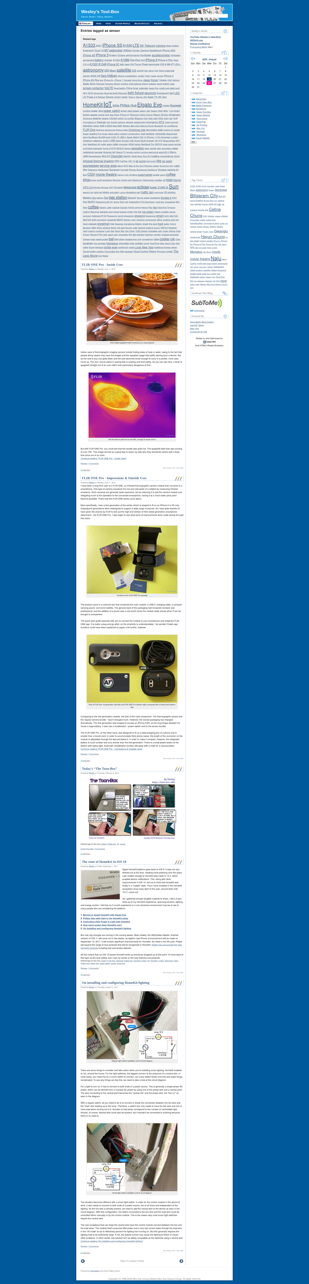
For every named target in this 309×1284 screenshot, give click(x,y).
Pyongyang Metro (198, 46)
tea (155, 207)
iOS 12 (131, 161)
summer (174, 122)
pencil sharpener (126, 215)
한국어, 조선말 (175, 468)
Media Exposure (203, 105)
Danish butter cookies (93, 251)
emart (160, 216)
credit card (164, 88)
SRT (178, 140)
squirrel (141, 227)
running (144, 152)
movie (216, 251)
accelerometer (161, 55)
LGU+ (178, 64)
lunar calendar (140, 88)
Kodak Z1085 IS (159, 187)
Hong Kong (137, 80)
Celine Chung (146, 114)
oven (133, 219)
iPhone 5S (112, 45)
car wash (167, 161)
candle (176, 129)
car (171, 118)
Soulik (114, 122)
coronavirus (150, 219)
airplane (106, 227)
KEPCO (158, 144)
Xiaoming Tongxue (166, 207)
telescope (130, 187)
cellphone (97, 140)
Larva (122, 192)
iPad (132, 60)
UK (156, 140)
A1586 (124, 60)
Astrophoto (201, 98)
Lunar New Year (144, 247)
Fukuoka (100, 83)
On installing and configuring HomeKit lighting (107, 928)
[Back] (193, 58)
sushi (99, 180)
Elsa (178, 231)
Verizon (176, 80)
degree (105, 118)
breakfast (88, 243)
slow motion (172, 45)
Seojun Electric (106, 97)
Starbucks (194, 277)
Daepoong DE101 (104, 201)
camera (160, 45)
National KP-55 (99, 215)
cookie (164, 238)
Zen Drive (130, 231)
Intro (108, 23)
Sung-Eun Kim (167, 165)
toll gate (121, 227)
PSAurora (134, 114)
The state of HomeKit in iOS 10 (104, 862)
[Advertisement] (209, 161)
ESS (122, 201)
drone (116, 201)
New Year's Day (167, 243)
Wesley (92, 269)
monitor (157, 234)
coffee (93, 206)
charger (108, 60)
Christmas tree (136, 130)
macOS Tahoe (197, 325)
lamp (108, 137)
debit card (174, 88)
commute (158, 192)
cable (115, 144)
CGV (91, 174)
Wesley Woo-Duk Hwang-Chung (138, 125)
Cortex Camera (140, 50)
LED (177, 93)
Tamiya (139, 197)
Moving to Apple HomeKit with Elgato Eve (104, 914)
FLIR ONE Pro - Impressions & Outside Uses (114, 478)
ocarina (91, 231)
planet (214, 263)
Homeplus (112, 243)
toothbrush (123, 247)
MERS (120, 219)
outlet (103, 144)
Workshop (201, 134)
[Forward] (225, 58)
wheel (147, 197)
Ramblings (201, 108)
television (88, 125)
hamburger (195, 237)
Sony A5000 (211, 273)
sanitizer (150, 133)
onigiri (130, 211)
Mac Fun (201, 128)
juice (110, 211)
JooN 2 (106, 140)
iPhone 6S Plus (91, 80)
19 (209, 79)
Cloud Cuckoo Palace (144, 251)
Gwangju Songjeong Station (128, 223)
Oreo (177, 239)
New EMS (117, 125)
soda (93, 239)
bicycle (128, 227)
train (85, 144)
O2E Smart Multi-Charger (141, 140)
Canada (127, 80)
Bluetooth (159, 125)
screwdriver (147, 239)
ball (111, 238)
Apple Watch (133, 137)
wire (107, 114)
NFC (85, 93)
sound (140, 70)
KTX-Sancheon (147, 201)
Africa (99, 227)
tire (159, 160)
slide (125, 129)
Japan (146, 80)
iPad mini (140, 60)
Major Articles (142, 23)
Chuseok (118, 187)
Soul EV (147, 156)
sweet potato (102, 239)
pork (173, 219)
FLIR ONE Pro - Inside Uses (102, 264)
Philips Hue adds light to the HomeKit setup (105, 918)
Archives (158, 23)
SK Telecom (147, 45)
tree (112, 223)
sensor (122, 844)
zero (191, 287)
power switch (112, 111)
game (162, 174)
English (181, 468)
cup (226, 223)
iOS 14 (143, 137)
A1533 (89, 45)
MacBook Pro (147, 144)
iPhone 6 (151, 60)
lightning (100, 129)
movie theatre (106, 174)
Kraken (113, 55)
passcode (169, 70)
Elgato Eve (149, 104)
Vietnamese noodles (152, 180)
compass (175, 55)
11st (171, 110)
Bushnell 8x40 (111, 93)
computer (123, 144)
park (155, 118)
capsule (116, 207)
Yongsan (162, 169)
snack (193, 273)
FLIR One (89, 130)
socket (101, 114)
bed (116, 239)
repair (153, 75)
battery (99, 60)
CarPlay (124, 161)
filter (85, 169)
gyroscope (88, 60)
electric (127, 156)
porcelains (167, 148)
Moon (113, 70)
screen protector (93, 88)
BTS (126, 165)
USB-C (122, 137)
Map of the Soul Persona (140, 165)
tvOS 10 (115, 137)
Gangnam (114, 169)
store (166, 118)
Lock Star (109, 231)
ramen (172, 211)
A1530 (127, 45)
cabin (177, 165)
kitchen (127, 219)
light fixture (136, 92)
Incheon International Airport (134, 83)
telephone (137, 180)
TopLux (131, 97)
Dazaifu (124, 207)
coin (160, 231)
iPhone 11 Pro (154, 137)
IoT (107, 103)
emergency (152, 122)
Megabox (196, 251)
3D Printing (202, 124)
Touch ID (99, 50)
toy (94, 197)
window (129, 122)
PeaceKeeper (94, 156)
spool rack (113, 234)
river (156, 70)
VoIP (175, 118)
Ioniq (134, 156)
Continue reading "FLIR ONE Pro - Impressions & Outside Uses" (112, 748)
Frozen (86, 234)
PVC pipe (102, 234)
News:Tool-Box (204, 111)
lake (94, 227)
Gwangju (101, 122)
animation (114, 192)
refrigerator (174, 114)
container (100, 231)
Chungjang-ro (89, 122)
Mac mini (194, 328)
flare (104, 76)
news (167, 122)
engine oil (168, 129)
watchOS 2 (164, 152)
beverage (165, 137)
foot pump (151, 161)
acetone (149, 227)
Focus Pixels (141, 64)
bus (85, 174)
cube (135, 227)
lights (116, 105)
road (142, 133)
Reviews (84, 463)
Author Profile (122, 23)
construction (134, 133)
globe (121, 239)
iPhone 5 (102, 54)
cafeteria (221, 200)
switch (121, 118)
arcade (156, 174)
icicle (85, 223)
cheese (86, 239)
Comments (199, 310)
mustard (165, 234)
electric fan (88, 192)
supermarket (145, 174)
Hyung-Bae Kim (112, 251)
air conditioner (171, 125)
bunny (157, 227)
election (141, 234)
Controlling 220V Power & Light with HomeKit (106, 921)
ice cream (148, 211)
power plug (97, 110)
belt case (125, 64)
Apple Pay (154, 88)
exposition (137, 148)
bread (116, 211)
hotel (169, 179)
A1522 (93, 64)
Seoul (162, 70)
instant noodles (161, 211)
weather (97, 118)
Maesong (92, 169)
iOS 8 (163, 64)
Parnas (132, 169)
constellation (131, 75)
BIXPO (91, 202)
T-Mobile (162, 80)
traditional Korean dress (165, 247)
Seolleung (152, 169)
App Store (114, 114)
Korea (154, 80)
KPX (161, 122)
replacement (140, 122)
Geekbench (155, 50)
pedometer (116, 50)
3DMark (127, 50)
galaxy (143, 110)
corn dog (169, 216)
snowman (103, 223)
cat (164, 180)
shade (145, 223)
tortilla (107, 247)
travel (159, 83)
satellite (124, 70)
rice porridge (100, 243)
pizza (93, 180)
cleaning (140, 219)
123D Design (141, 231)
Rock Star (120, 231)
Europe (125, 140)
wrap (114, 247)
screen (160, 75)
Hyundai (124, 169)
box (101, 80)
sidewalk (92, 223)
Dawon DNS (157, 110)
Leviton (87, 110)
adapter (94, 114)
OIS (132, 64)
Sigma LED (141, 97)
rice (135, 211)
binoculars (99, 93)
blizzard (132, 197)
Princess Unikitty (165, 251)
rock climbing (130, 174)
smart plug (126, 110)
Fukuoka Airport (112, 83)
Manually (122, 93)
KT (172, 64)
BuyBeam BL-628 (96, 137)
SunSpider (145, 55)
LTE (136, 45)
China (129, 88)
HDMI (131, 144)
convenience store (170, 156)
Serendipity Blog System (202, 322)
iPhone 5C (113, 64)
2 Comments (94, 1246)
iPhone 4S (89, 55)
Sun (174, 186)
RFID (90, 93)
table (156, 239)
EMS (102, 125)
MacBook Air (94, 144)
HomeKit (93, 104)
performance (133, 55)
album (120, 165)
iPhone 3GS (168, 50)
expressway (91, 165)
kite (122, 251)
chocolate (123, 234)
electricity (150, 93)
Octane (121, 55)
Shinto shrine (134, 207)
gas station (118, 197)
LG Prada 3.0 (90, 97)
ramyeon (87, 215)
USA (169, 80)
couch (146, 243)
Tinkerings (201, 121)
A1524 (116, 60)
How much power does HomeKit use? (102, 925)
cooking (166, 219)
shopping (139, 216)
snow (124, 180)
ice (177, 219)
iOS (134, 70)
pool (129, 180)
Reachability (120, 88)
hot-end (92, 219)
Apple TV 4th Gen (157, 97)
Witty (165, 110)
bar (140, 211)
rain (108, 122)
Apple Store (89, 83)
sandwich (199, 270)
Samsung (87, 118)
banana (104, 211)
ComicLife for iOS (198, 331)
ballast (136, 110)
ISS (106, 70)
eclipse (143, 186)
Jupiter (141, 75)
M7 (106, 50)
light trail (98, 192)
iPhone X (124, 114)
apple (109, 144)
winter (96, 125)
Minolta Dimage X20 (103, 187)
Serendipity (94, 1271)
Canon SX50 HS (91, 76)
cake (192, 204)
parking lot (173, 169)
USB (112, 140)
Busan (128, 148)
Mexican (117, 180)
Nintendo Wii (109, 152)
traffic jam (147, 192)
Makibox (87, 197)
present (123, 133)
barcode (98, 152)
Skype (92, 247)
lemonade (202, 247)
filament (94, 234)
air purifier (129, 118)
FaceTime (154, 243)
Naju (150, 118)
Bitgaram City (141, 118)
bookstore (107, 180)
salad (131, 247)
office (159, 219)
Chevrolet (116, 156)
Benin (114, 227)
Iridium (112, 75)
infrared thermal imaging (98, 161)
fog (106, 197)
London (174, 137)
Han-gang (149, 70)
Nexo (139, 156)
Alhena (121, 75)
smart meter (121, 97)
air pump (141, 161)
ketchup (149, 234)
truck (160, 223)
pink (139, 239)
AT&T (99, 45)
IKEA (160, 118)
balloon (100, 197)
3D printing (169, 192)
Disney (172, 231)
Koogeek (175, 105)
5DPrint (164, 227)
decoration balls (154, 130)
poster (156, 165)
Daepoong (151, 215)
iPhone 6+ (109, 80)
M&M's (106, 192)
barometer (154, 64)
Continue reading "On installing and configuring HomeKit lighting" (112, 1241)
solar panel (168, 144)
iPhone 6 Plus (165, 60)
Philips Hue (128, 105)
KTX (160, 140)
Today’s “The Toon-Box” (99, 768)
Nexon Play (147, 207)
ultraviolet (160, 133)
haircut (120, 174)
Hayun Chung (160, 114)
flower (86, 133)
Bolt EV (106, 156)
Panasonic (112, 215)
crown (165, 231)
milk (172, 239)
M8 (168, 64)
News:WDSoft (203, 115)
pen (159, 148)
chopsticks (170, 201)
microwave (101, 219)
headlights (155, 197)
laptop (137, 144)
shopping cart (133, 192)
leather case (169, 83)
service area (108, 165)
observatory (114, 133)
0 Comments (94, 463)
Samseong (141, 169)
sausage (129, 251)
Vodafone (87, 140)
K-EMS (108, 125)
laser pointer (151, 148)
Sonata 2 (166, 197)
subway (152, 83)
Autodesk (152, 231)
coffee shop (211, 220)
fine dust (153, 223)
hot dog (132, 234)
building (155, 156)
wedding (93, 133)
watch (118, 140)
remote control (133, 152)
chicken (224, 216)
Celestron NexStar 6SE (199, 210)
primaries (174, 234)
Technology (202, 118)
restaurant (103, 169)
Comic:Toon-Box (87, 849)
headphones (131, 239)
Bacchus (95, 211)
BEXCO (120, 148)
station (202, 277)
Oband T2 (121, 152)
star (148, 110)
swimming (153, 152)
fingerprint (88, 50)
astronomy (93, 69)
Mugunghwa (169, 140)
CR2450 (113, 118)
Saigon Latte (105, 207)
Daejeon (193, 226)
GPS (116, 161)
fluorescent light (165, 93)
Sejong (119, 129)
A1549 (102, 64)
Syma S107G (109, 148)
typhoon (121, 122)
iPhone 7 (118, 80)
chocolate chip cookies (131, 243)
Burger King (209, 200)
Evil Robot (103, 255)
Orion (147, 75)
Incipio (166, 105)
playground (110, 129)
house (105, 133)
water (166, 223)
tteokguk (99, 247)
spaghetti (111, 219)
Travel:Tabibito (203, 138)
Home (98, 23)
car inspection (132, 202)
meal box (159, 201)
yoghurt (86, 211)
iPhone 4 (168, 76)
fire (99, 133)
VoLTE (108, 88)
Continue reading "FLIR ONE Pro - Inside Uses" (103, 458)
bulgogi (123, 211)
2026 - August (209, 59)
